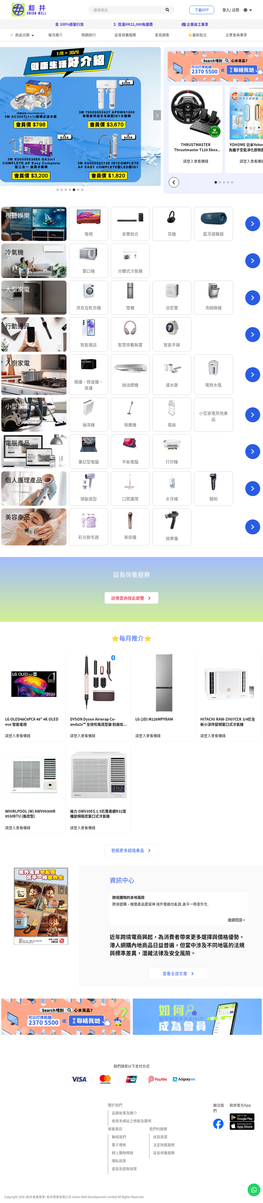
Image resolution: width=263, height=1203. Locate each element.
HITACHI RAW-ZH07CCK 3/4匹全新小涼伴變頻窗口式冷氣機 (227, 722)
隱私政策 (119, 1160)
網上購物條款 (122, 1152)
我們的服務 (158, 1128)
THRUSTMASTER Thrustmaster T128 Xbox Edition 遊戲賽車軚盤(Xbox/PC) (196, 147)
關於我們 (115, 1104)
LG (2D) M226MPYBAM (154, 719)
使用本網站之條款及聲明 (131, 1120)
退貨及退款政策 (124, 1168)
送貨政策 (160, 1136)
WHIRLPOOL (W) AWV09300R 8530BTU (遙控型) (30, 814)
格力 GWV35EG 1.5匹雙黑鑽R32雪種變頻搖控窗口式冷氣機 (98, 814)
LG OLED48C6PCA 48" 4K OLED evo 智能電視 (31, 722)
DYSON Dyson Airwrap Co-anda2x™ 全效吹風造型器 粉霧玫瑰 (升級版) (98, 722)
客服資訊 (115, 1128)
